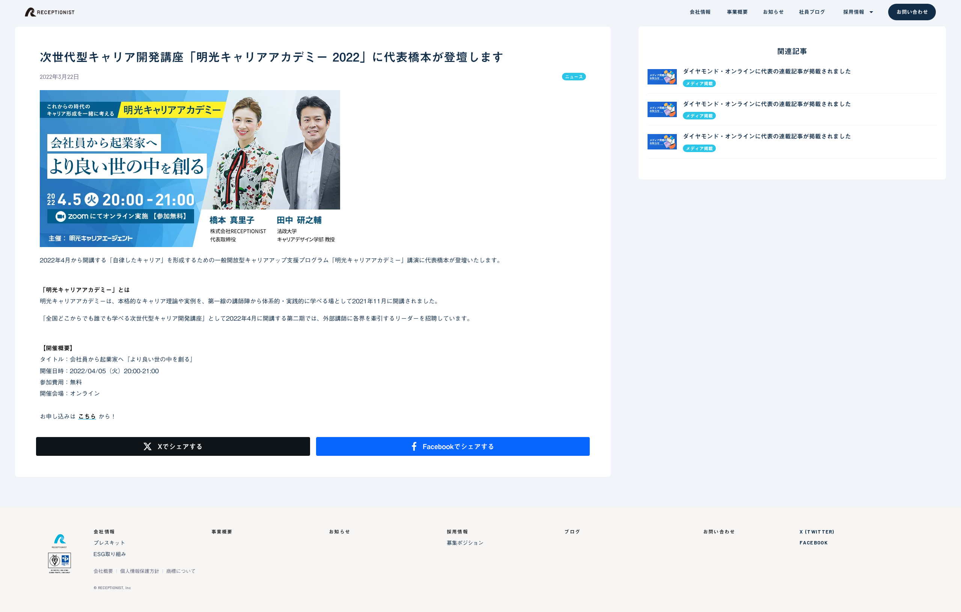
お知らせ (339, 531)
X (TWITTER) (817, 531)
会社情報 (104, 531)
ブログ (572, 531)
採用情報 (457, 531)
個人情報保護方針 (139, 571)
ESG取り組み (109, 554)
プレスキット (109, 543)
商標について (181, 571)
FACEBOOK (813, 542)
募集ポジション (465, 543)
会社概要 (103, 571)
